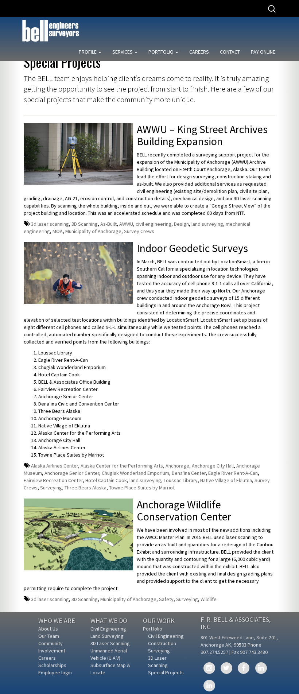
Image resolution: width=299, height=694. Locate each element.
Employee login (55, 672)
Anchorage (177, 465)
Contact (230, 52)
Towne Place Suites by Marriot (142, 487)
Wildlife (209, 599)
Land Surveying (107, 636)
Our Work (159, 620)
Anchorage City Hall (213, 465)
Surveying (51, 487)
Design (181, 224)
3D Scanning (84, 224)
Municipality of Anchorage (93, 231)
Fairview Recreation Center (53, 480)
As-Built (108, 224)
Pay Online (263, 52)
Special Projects (166, 672)
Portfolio (161, 52)
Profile (88, 52)
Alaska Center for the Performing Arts (122, 465)
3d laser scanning (50, 224)
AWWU (126, 224)
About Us (48, 628)
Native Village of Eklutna (226, 480)
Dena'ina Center (189, 473)
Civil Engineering (108, 628)
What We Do (108, 620)
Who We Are (56, 620)
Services (123, 52)
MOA (58, 231)
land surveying (207, 224)
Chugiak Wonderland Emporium (135, 473)
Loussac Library (181, 480)
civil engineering (153, 224)
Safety (166, 599)
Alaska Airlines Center (54, 465)
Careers (199, 52)
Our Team (48, 636)
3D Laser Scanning (110, 643)
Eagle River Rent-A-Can (233, 473)
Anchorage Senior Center (71, 473)
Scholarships (52, 665)
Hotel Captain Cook (106, 480)
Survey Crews (139, 231)
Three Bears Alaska (85, 487)
